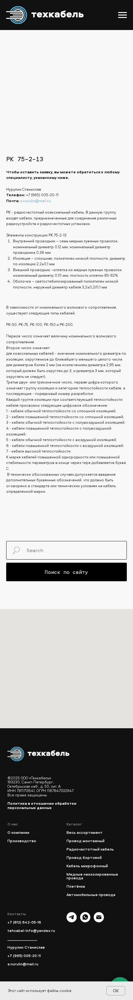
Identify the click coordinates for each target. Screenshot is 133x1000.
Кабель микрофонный (87, 866)
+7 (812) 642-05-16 (24, 922)
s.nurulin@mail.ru (35, 200)
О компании (18, 832)
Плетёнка (75, 886)
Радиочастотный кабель (90, 849)
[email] (99, 920)
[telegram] (71, 920)
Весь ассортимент (84, 832)
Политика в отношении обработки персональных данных (41, 805)
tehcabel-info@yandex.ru (31, 931)
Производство (21, 841)
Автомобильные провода (90, 895)
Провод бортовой (84, 857)
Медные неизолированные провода (92, 876)
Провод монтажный (85, 841)
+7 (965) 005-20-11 (42, 194)
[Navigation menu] (122, 15)
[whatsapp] (85, 920)
